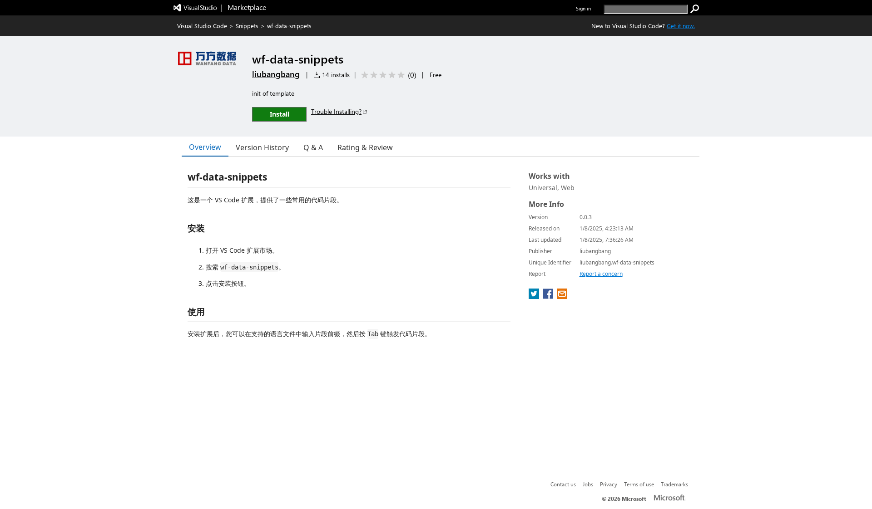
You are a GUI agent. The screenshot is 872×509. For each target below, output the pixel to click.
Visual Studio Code (202, 25)
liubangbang (276, 74)
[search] (694, 9)
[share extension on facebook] (549, 296)
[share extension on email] (562, 296)
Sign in (583, 8)
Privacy (608, 484)
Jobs (588, 484)
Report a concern (601, 274)
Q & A (313, 147)
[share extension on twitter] (535, 296)
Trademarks (674, 484)
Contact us (563, 484)
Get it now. (681, 25)
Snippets (247, 25)
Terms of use (639, 484)
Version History (262, 147)
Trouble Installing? (336, 111)
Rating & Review (365, 147)
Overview (205, 147)
